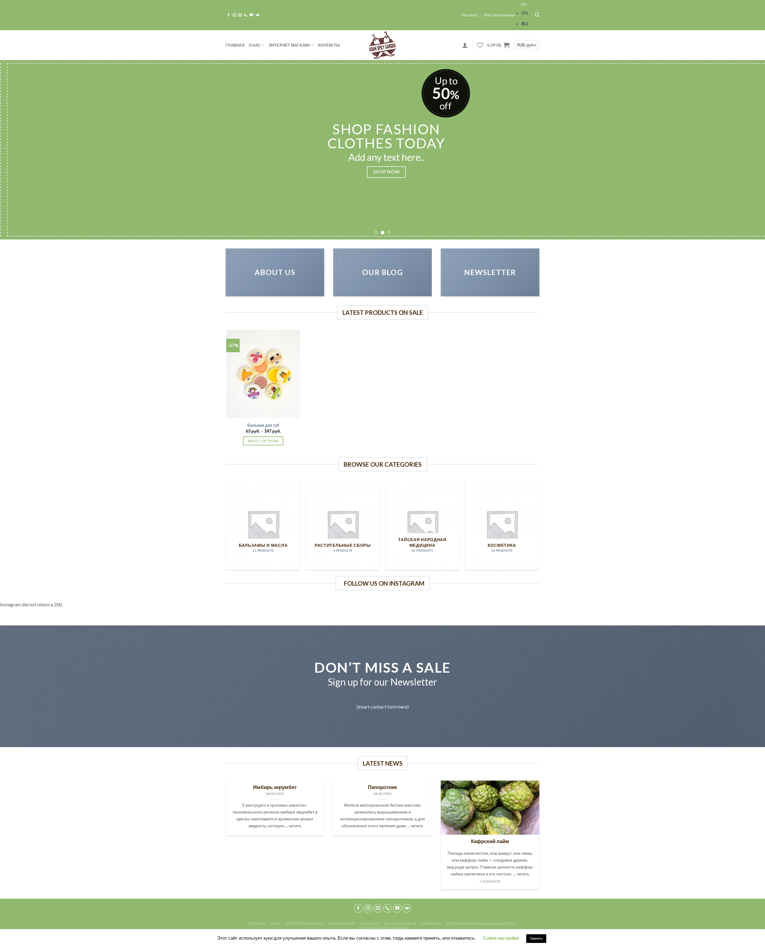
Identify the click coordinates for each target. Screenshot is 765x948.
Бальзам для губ (263, 425)
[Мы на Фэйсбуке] (228, 15)
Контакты (329, 45)
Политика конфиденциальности (480, 923)
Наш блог (469, 15)
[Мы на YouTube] (251, 15)
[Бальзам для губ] (263, 374)
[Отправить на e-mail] (240, 15)
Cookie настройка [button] (501, 938)
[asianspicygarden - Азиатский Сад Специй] (382, 45)
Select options (263, 441)
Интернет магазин (289, 45)
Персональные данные (383, 928)
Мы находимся (400, 923)
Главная (235, 45)
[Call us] (245, 15)
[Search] (537, 15)
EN (524, 13)
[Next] (742, 150)
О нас (255, 45)
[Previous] (22, 150)
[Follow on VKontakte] (257, 15)
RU (524, 4)
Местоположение (499, 15)
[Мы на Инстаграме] (234, 15)
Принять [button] (536, 938)
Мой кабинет (343, 923)
